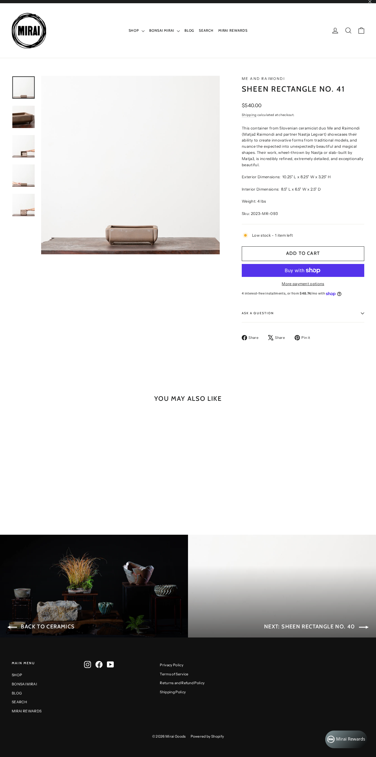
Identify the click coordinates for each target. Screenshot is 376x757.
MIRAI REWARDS (233, 30)
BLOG (189, 30)
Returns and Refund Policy (182, 683)
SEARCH (206, 30)
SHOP (134, 30)
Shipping (249, 115)
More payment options (303, 283)
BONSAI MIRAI (162, 30)
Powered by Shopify (207, 736)
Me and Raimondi (263, 78)
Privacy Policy (171, 665)
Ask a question (258, 313)
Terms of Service (174, 674)
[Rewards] (346, 739)
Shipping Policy (173, 692)
